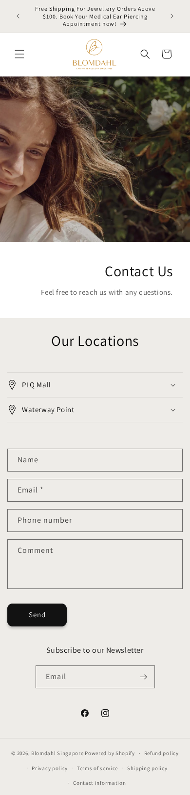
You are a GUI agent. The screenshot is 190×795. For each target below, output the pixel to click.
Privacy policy (50, 768)
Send (37, 614)
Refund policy (161, 753)
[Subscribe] (143, 676)
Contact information (99, 782)
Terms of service (97, 768)
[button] (19, 54)
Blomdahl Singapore (57, 753)
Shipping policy (147, 768)
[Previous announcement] (18, 16)
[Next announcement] (172, 16)
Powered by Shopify (110, 753)
